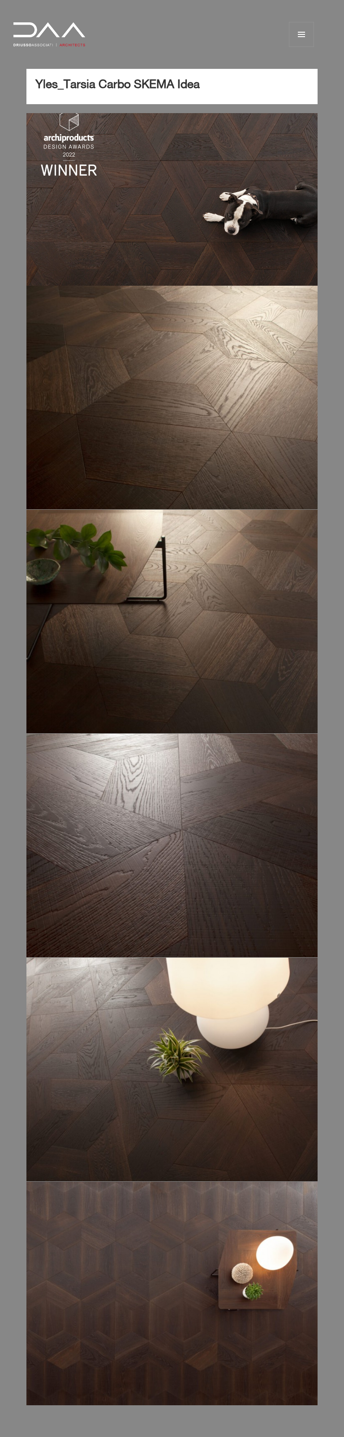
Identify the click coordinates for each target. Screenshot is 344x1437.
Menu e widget (301, 46)
